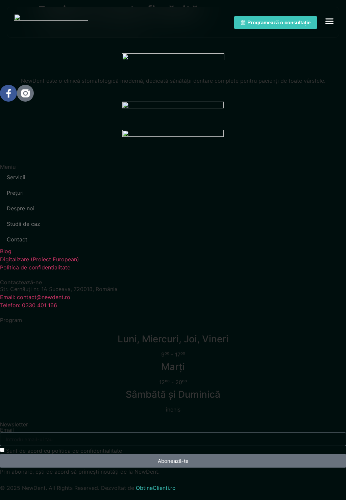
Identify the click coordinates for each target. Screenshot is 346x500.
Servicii (16, 177)
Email (7, 429)
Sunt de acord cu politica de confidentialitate (64, 450)
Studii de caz (23, 223)
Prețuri (15, 192)
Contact (17, 239)
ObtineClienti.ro (156, 487)
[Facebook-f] (8, 93)
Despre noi (20, 208)
